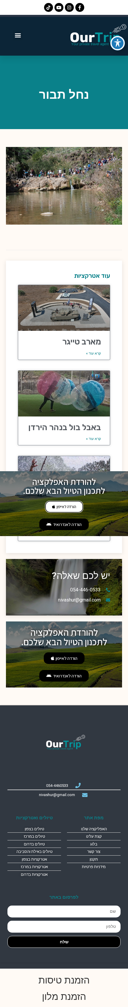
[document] (64, 503)
